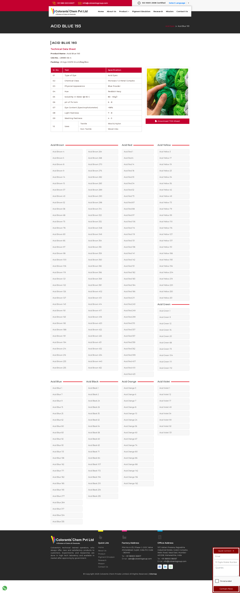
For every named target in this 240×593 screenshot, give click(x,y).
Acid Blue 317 (58, 509)
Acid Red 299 (130, 317)
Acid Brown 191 (59, 336)
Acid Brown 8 (58, 164)
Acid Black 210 (94, 483)
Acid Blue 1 (57, 388)
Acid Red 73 (129, 196)
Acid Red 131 (129, 241)
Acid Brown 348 (95, 228)
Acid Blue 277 (59, 496)
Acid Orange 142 (131, 471)
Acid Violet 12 (165, 394)
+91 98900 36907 (133, 556)
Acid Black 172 (94, 471)
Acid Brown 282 (95, 177)
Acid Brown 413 (95, 298)
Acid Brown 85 (59, 241)
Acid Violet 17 (165, 401)
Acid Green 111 (166, 362)
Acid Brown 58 (59, 209)
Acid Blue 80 (58, 426)
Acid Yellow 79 (166, 209)
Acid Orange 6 (130, 394)
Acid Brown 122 (59, 285)
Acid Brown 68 (59, 215)
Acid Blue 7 (57, 394)
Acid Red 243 (129, 304)
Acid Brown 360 (95, 260)
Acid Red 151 (129, 266)
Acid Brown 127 (59, 298)
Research (158, 11)
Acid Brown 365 (95, 266)
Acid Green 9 (165, 317)
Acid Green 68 (166, 342)
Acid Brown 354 (95, 241)
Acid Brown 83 (59, 234)
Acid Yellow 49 (166, 196)
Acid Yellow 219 (166, 279)
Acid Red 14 (129, 164)
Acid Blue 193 (58, 490)
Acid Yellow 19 (166, 164)
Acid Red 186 (129, 291)
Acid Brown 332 (95, 221)
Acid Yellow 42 (166, 190)
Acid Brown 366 (95, 272)
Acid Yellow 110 (166, 221)
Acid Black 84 (94, 458)
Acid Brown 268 (95, 158)
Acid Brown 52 (59, 202)
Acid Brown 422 (95, 330)
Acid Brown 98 (59, 253)
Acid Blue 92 (58, 439)
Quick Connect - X (226, 551)
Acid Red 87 (129, 202)
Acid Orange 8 (130, 407)
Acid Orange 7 (130, 401)
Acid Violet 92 (165, 426)
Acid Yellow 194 (166, 266)
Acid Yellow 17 (166, 158)
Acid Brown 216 (59, 355)
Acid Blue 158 (58, 458)
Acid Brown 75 (59, 221)
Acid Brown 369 (95, 279)
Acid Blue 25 (58, 413)
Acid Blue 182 (58, 477)
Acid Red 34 (129, 183)
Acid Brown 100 (59, 260)
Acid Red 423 (129, 374)
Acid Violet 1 (165, 388)
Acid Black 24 (94, 401)
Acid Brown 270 (95, 164)
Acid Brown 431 (95, 342)
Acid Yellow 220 (166, 285)
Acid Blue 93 (58, 445)
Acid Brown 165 (59, 323)
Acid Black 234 (94, 490)
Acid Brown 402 (95, 291)
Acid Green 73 (166, 349)
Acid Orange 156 (131, 477)
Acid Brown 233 (59, 361)
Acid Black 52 (94, 420)
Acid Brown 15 (59, 183)
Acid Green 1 (165, 311)
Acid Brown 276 (95, 171)
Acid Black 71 (94, 452)
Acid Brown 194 (59, 342)
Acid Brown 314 (95, 209)
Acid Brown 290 (95, 196)
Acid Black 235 (94, 496)
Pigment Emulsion (141, 11)
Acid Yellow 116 (166, 228)
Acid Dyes (170, 26)
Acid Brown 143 (59, 304)
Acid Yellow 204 (166, 272)
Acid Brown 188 (59, 330)
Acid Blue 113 (58, 452)
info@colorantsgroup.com (95, 3)
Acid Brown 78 (59, 228)
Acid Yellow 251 (166, 298)
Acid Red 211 (129, 298)
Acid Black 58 (94, 432)
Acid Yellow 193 (166, 260)
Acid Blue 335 (58, 521)
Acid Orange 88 (131, 464)
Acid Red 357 (129, 336)
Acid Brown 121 (59, 279)
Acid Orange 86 (130, 458)
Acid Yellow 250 (166, 291)
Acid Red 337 (129, 330)
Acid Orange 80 (131, 452)
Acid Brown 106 (59, 266)
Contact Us (182, 11)
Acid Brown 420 (95, 323)
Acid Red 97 (129, 215)
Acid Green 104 (166, 355)
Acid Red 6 (128, 158)
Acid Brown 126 (59, 291)
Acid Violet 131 (166, 432)
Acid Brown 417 (95, 310)
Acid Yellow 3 (165, 152)
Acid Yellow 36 (166, 183)
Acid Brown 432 (95, 349)
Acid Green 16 (165, 330)
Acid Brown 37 (59, 190)
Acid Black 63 (94, 445)
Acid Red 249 (130, 310)
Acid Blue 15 (58, 407)
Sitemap (153, 574)
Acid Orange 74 (130, 445)
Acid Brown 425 (95, 336)
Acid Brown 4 (58, 152)
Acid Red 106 (129, 221)
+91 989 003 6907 (65, 3)
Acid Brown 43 (59, 196)
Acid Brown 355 (95, 247)
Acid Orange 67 (130, 439)
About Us (111, 11)
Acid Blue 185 (58, 483)
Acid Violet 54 (165, 413)
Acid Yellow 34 (166, 177)
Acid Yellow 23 (166, 171)
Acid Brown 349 (95, 234)
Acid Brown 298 (95, 202)
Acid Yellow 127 (166, 234)
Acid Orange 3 (130, 388)
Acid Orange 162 (131, 483)
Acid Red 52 (129, 190)
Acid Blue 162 (58, 464)
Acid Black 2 (93, 394)
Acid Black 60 (94, 439)
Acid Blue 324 (58, 515)
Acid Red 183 (129, 279)
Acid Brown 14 (59, 177)
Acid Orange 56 (130, 426)
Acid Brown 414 (95, 304)
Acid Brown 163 (59, 317)
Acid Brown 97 (59, 247)
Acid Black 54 (94, 426)
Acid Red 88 (129, 209)
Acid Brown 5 (58, 158)
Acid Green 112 (166, 368)
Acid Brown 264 (95, 152)
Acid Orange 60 (130, 432)
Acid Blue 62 (58, 420)
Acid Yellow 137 (166, 241)
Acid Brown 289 (95, 190)
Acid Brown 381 (95, 285)
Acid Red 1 (128, 152)
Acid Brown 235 (59, 368)
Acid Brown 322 (95, 215)
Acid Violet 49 (166, 407)
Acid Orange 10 (130, 413)
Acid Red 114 (129, 228)
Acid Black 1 (93, 388)
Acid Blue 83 (58, 432)
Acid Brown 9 (58, 171)
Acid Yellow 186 (166, 253)
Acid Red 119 (129, 234)
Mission (170, 11)
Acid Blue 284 (59, 502)
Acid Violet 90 (166, 420)
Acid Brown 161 (59, 310)
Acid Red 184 (129, 285)
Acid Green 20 (166, 336)
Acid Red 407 (130, 361)
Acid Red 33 (129, 177)
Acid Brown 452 (95, 368)
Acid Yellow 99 (166, 215)
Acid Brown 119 (59, 272)
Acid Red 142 (129, 260)
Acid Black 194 (94, 477)
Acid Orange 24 (130, 420)
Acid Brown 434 (95, 355)
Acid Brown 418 (95, 317)
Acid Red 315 (129, 323)
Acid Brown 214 (59, 349)
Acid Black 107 (94, 464)
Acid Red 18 (129, 171)
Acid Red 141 (129, 253)
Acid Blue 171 (58, 471)
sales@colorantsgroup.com (140, 559)
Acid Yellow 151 (166, 247)
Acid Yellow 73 (166, 202)
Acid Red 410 (129, 368)
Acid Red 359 (129, 342)
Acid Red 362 (129, 349)
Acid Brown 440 (95, 361)
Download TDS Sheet (168, 121)
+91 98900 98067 (169, 559)
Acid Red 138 (129, 247)
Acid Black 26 (94, 407)
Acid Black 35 (94, 413)
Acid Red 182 (129, 272)
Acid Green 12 (165, 323)
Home (101, 11)
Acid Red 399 (130, 355)
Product (123, 11)
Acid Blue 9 (57, 401)
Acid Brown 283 (95, 183)
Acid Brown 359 (95, 253)
